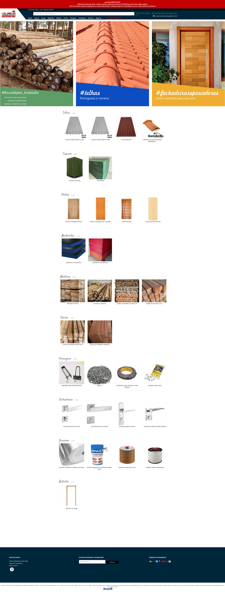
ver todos (74, 113)
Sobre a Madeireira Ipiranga (18, 561)
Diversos (91, 18)
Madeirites (51, 18)
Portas (43, 18)
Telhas (30, 18)
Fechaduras (82, 18)
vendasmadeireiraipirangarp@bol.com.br (166, 16)
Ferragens (73, 18)
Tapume (36, 18)
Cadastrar (112, 562)
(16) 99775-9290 (144, 13)
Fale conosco (13, 566)
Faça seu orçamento (16, 563)
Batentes (98, 18)
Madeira (59, 18)
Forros (66, 18)
